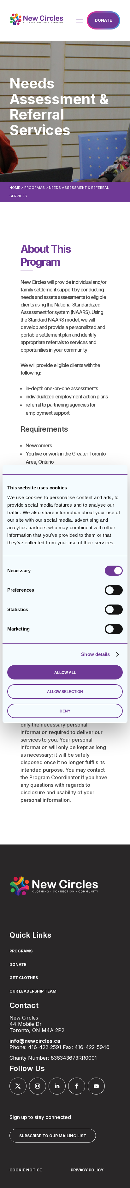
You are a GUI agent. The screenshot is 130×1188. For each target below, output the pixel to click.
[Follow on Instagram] (37, 1086)
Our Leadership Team (32, 991)
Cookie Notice (25, 1170)
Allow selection (65, 692)
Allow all (65, 672)
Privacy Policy (87, 1170)
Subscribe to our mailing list (52, 1135)
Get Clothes (23, 978)
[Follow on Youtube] (96, 1086)
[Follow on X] (18, 1086)
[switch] (114, 590)
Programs (34, 187)
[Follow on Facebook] (76, 1086)
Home (14, 187)
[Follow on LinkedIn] (57, 1086)
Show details (95, 654)
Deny (65, 711)
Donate (103, 20)
